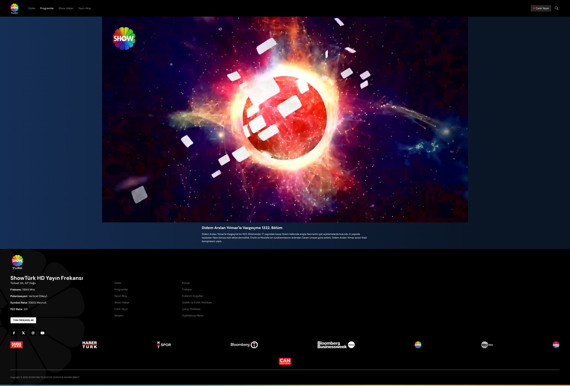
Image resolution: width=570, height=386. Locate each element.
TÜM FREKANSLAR (23, 320)
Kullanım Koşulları (192, 296)
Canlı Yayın (121, 309)
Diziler (31, 8)
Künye (186, 283)
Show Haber (66, 8)
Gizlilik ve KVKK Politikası (197, 302)
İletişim (118, 315)
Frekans (187, 289)
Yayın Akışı (84, 8)
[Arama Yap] (557, 8)
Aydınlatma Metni (192, 315)
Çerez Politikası (191, 309)
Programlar (47, 8)
